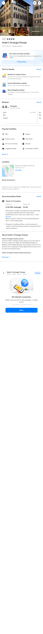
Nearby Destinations (8, 180)
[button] (8, 171)
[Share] (39, 3)
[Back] (3, 3)
